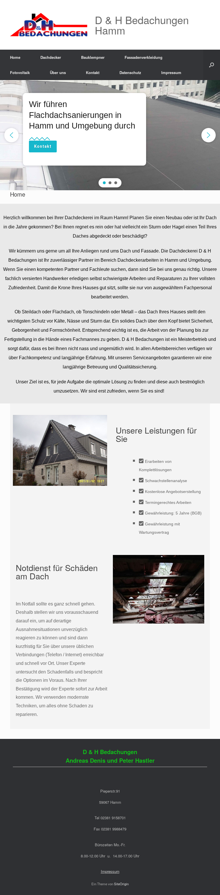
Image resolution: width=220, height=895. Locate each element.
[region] (110, 135)
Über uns (58, 72)
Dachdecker (50, 57)
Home (15, 57)
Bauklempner (93, 57)
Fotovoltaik (20, 72)
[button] (211, 65)
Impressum (171, 72)
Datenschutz (130, 72)
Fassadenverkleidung (143, 57)
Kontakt (92, 72)
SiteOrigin (121, 884)
